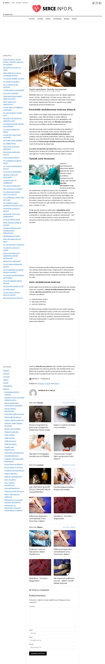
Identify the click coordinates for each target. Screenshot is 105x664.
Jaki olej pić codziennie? (12, 261)
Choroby (32, 19)
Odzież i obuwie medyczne (14, 420)
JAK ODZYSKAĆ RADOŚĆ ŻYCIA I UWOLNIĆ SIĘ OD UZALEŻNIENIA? (39, 489)
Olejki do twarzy (10, 441)
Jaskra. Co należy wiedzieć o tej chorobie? (64, 426)
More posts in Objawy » (69, 527)
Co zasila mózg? (9, 289)
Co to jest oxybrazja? (10, 93)
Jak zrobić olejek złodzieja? (13, 140)
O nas (13, 2)
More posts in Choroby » (69, 402)
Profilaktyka (57, 19)
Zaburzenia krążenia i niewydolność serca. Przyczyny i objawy (38, 518)
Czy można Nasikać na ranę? (13, 78)
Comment (32, 606)
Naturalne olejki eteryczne (14, 414)
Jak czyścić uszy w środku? (12, 189)
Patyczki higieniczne (11, 488)
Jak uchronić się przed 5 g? (13, 298)
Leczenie (40, 19)
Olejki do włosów (10, 444)
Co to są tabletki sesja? (11, 219)
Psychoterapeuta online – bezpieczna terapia (64, 488)
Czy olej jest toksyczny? (12, 186)
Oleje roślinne (9, 435)
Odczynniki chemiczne (12, 417)
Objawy (48, 19)
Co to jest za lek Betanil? (12, 171)
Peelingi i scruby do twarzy (14, 491)
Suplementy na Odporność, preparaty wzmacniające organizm (13, 507)
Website (31, 644)
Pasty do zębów (10, 479)
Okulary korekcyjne (11, 432)
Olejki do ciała (9, 438)
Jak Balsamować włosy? (11, 236)
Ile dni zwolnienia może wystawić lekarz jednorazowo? (12, 230)
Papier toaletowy (10, 473)
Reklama (18, 2)
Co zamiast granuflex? (11, 81)
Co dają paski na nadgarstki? (13, 90)
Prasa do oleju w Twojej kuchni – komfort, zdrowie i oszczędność (13, 61)
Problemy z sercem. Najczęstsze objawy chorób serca (37, 551)
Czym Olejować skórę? (11, 157)
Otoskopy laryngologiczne (14, 470)
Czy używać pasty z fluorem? (13, 244)
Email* (31, 637)
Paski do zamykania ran (13, 476)
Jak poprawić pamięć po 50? (13, 286)
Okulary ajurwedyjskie (12, 429)
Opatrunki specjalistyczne (14, 453)
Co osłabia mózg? (9, 143)
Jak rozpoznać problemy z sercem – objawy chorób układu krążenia (64, 580)
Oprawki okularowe (11, 456)
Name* (31, 630)
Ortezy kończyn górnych (13, 467)
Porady (74, 19)
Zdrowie (6, 389)
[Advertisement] (52, 37)
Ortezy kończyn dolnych (13, 464)
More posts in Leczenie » (69, 465)
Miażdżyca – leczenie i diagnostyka (63, 517)
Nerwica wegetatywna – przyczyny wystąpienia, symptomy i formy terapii (39, 427)
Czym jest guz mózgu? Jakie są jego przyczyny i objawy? (64, 456)
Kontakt (25, 2)
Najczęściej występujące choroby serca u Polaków (39, 455)
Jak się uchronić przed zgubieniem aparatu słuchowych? (11, 255)
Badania (66, 19)
